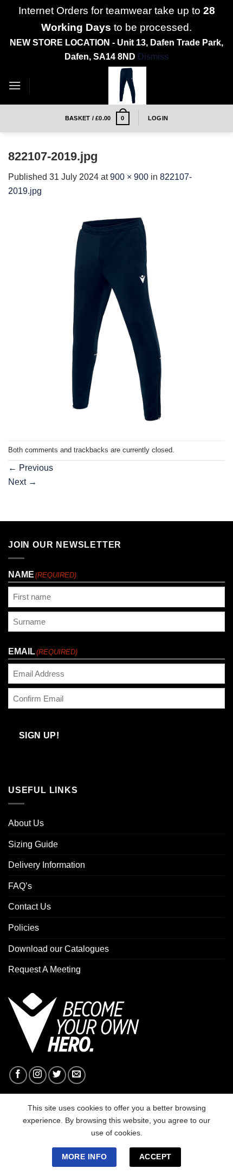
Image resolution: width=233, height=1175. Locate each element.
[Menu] (14, 85)
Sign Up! (39, 735)
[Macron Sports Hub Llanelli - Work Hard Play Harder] (127, 86)
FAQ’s (20, 886)
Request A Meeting (44, 969)
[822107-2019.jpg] (116, 318)
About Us (26, 823)
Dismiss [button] (153, 56)
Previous (30, 467)
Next (22, 481)
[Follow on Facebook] (18, 1075)
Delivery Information (46, 864)
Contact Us (29, 906)
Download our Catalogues (58, 948)
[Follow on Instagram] (38, 1075)
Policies (23, 927)
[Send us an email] (77, 1075)
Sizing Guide (33, 844)
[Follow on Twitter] (57, 1075)
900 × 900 (129, 176)
